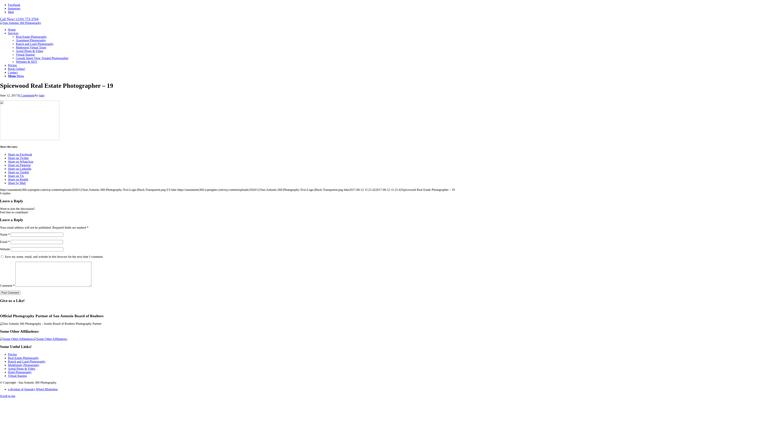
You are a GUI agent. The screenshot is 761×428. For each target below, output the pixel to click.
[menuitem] (384, 30)
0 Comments (26, 95)
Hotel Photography (20, 372)
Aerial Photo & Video (21, 368)
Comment (7, 285)
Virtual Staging (17, 375)
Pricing (12, 354)
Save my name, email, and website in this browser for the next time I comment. (54, 256)
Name (5, 234)
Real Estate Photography (23, 358)
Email (5, 242)
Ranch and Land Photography (27, 361)
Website (5, 249)
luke (41, 95)
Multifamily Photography (23, 365)
